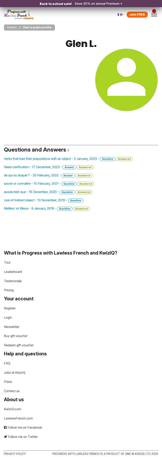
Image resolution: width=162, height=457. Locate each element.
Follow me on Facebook (24, 427)
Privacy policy (15, 453)
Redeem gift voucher (19, 345)
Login (8, 317)
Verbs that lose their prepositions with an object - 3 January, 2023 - (67, 159)
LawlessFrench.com (18, 418)
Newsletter (11, 327)
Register (10, 308)
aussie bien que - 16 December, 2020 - (47, 192)
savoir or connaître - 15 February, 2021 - (48, 183)
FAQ (7, 363)
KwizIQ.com (12, 409)
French (12, 27)
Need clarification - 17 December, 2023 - (47, 167)
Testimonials (13, 281)
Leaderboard (13, 272)
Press (8, 382)
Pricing (9, 290)
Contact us (12, 391)
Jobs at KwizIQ (14, 373)
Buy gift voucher (15, 336)
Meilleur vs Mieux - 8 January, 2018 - (46, 208)
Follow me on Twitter (22, 437)
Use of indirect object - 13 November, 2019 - (42, 200)
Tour (7, 262)
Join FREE (137, 14)
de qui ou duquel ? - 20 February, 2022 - (47, 175)
